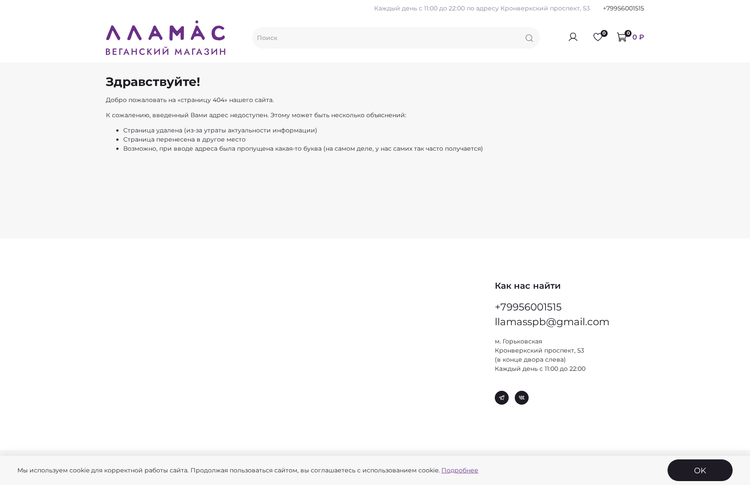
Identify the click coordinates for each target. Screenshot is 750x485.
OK (700, 470)
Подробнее (459, 470)
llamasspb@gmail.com (552, 322)
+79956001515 (623, 8)
